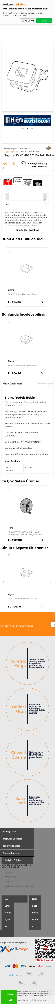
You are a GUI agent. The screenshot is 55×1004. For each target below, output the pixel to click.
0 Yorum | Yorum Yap (22, 151)
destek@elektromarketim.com (20, 886)
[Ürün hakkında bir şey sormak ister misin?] (48, 148)
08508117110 (10, 877)
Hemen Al (11, 997)
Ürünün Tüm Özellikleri (27, 230)
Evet (44, 20)
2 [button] (27, 128)
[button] (7, 196)
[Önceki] (3, 277)
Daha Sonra (28, 20)
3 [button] (32, 128)
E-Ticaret (18, 1000)
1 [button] (22, 128)
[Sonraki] (50, 277)
